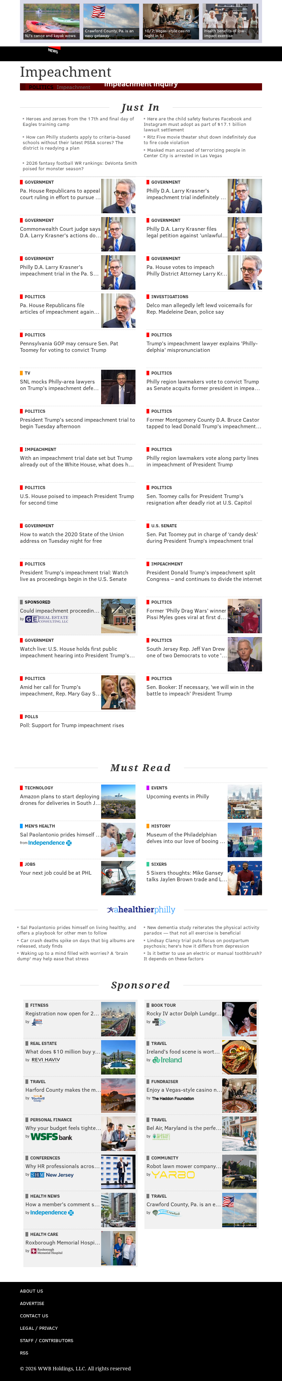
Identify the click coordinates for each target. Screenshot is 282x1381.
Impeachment (40, 449)
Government (39, 182)
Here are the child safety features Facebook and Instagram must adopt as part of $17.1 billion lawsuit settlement (197, 124)
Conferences (45, 1158)
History (161, 826)
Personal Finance (51, 1119)
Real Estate (43, 1043)
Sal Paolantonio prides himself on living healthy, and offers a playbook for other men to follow (76, 930)
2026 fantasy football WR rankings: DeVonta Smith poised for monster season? (80, 166)
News (53, 50)
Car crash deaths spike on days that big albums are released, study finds (75, 943)
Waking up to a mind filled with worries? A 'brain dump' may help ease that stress (72, 956)
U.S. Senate (164, 525)
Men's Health (40, 826)
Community (164, 1158)
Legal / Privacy (39, 1328)
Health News (45, 1196)
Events (159, 788)
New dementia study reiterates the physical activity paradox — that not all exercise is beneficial (201, 930)
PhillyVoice (16, 53)
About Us (31, 1290)
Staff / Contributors (46, 1340)
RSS (24, 1352)
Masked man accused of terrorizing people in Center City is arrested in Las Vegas (195, 153)
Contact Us (34, 1315)
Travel (159, 1043)
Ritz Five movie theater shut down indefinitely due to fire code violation (200, 139)
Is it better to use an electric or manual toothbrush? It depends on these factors (203, 956)
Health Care (44, 1234)
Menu (270, 53)
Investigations (169, 296)
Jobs (30, 864)
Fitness (39, 1005)
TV (27, 373)
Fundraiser (164, 1081)
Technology (39, 788)
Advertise (32, 1303)
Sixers (159, 864)
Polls (31, 716)
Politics (35, 296)
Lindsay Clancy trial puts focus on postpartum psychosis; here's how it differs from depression (196, 943)
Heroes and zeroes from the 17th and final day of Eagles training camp (78, 121)
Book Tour (163, 1005)
